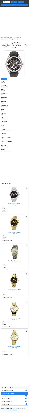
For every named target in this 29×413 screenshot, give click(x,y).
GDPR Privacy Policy (12, 410)
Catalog (13, 2)
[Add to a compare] (26, 188)
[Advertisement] (14, 22)
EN (27, 1)
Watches (21, 2)
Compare (5, 78)
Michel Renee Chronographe (14, 204)
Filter (15, 5)
